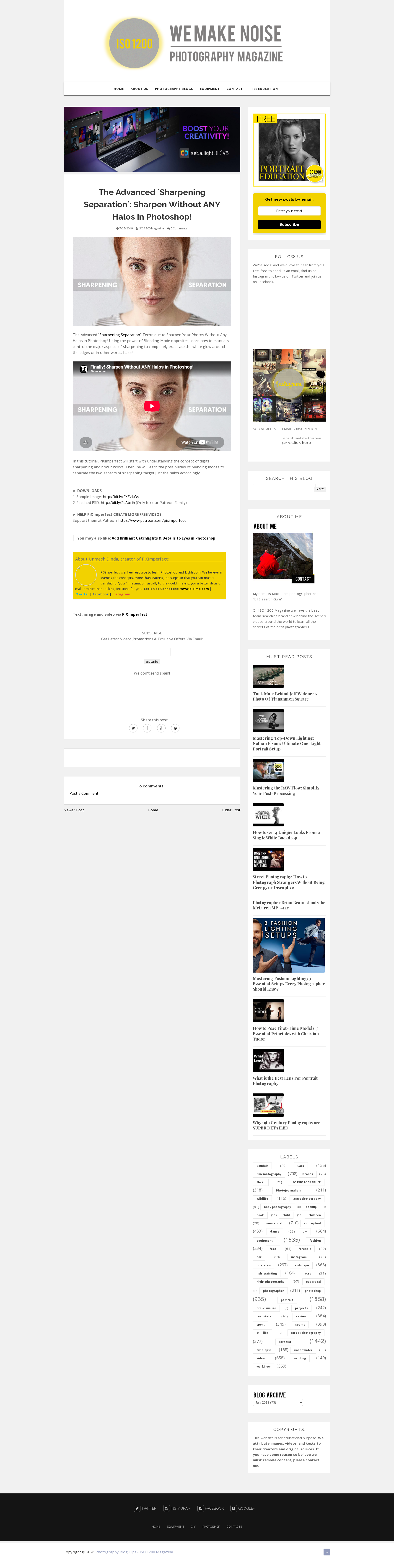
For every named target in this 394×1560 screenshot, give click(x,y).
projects (301, 1308)
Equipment (175, 1526)
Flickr (261, 1182)
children (314, 1215)
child (286, 1215)
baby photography (277, 1207)
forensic (304, 1249)
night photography (271, 1282)
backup (311, 1207)
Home (153, 809)
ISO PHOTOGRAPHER (306, 1182)
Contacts (234, 1526)
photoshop (313, 1291)
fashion (315, 1241)
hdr (259, 1257)
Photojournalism (288, 1190)
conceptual (312, 1223)
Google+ (245, 1508)
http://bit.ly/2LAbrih (118, 502)
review (301, 1316)
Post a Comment (84, 793)
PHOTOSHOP (211, 1526)
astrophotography (307, 1199)
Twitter (148, 1508)
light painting (267, 1273)
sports (300, 1324)
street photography (306, 1333)
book (260, 1215)
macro (306, 1273)
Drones (307, 1174)
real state (264, 1316)
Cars (300, 1166)
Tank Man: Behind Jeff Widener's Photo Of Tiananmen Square (285, 696)
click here (301, 442)
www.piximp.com (195, 589)
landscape (301, 1265)
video (261, 1358)
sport (261, 1324)
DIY (193, 1526)
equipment (265, 1241)
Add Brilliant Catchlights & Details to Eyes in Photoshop (163, 538)
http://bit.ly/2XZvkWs (121, 496)
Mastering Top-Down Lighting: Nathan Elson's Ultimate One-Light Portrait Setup (287, 743)
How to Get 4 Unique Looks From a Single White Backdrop (286, 835)
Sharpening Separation (119, 334)
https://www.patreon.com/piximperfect (152, 520)
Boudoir (262, 1166)
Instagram (180, 1508)
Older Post (231, 809)
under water (303, 1350)
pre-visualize (266, 1308)
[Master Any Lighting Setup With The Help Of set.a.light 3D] (152, 139)
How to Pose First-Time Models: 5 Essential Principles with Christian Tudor (286, 1033)
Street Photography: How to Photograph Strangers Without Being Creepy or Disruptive (289, 882)
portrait (287, 1300)
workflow (263, 1366)
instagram (299, 1257)
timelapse (264, 1350)
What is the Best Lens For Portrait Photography (285, 1080)
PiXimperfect (134, 614)
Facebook (214, 1508)
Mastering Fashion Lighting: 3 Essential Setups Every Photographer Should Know (289, 984)
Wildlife (262, 1199)
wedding (299, 1358)
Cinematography (269, 1174)
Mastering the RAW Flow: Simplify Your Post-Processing (286, 790)
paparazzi (313, 1282)
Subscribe (289, 224)
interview (264, 1265)
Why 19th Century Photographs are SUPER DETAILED (286, 1125)
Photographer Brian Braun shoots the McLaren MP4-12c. (289, 905)
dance (274, 1231)
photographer (273, 1291)
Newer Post (74, 809)
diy (305, 1231)
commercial (273, 1223)
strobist (285, 1342)
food (273, 1249)
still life (262, 1333)
